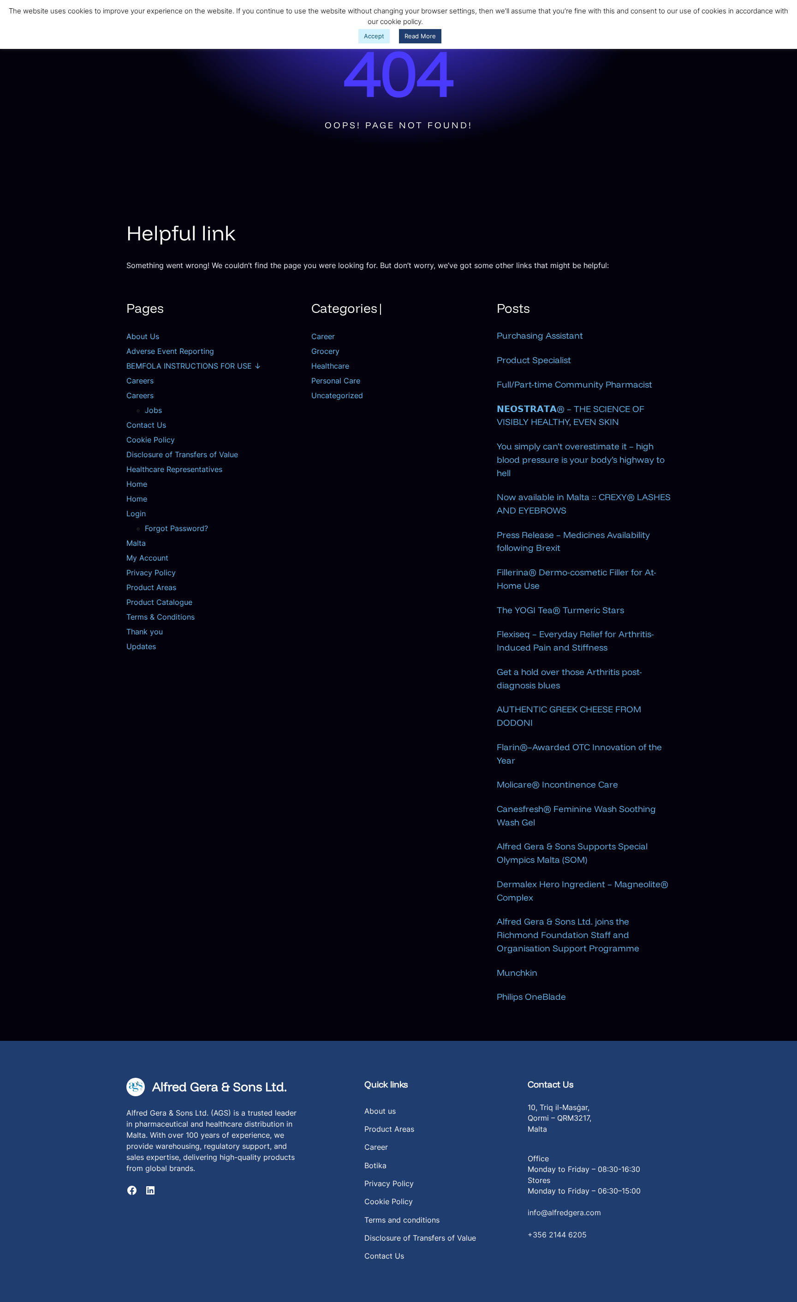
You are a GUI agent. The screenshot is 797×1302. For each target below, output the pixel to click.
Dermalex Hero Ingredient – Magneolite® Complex (582, 890)
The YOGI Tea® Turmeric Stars (560, 609)
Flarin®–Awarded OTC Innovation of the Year (579, 753)
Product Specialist (534, 359)
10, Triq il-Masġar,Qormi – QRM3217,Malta (559, 1118)
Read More (420, 36)
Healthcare (330, 365)
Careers (140, 380)
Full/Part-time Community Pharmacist (574, 384)
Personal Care (335, 380)
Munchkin (517, 972)
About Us (142, 336)
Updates (141, 646)
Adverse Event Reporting (170, 351)
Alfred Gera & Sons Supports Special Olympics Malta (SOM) (572, 853)
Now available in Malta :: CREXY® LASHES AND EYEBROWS (584, 503)
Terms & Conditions (160, 616)
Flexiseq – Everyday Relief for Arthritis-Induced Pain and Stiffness (575, 640)
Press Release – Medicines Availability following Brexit (573, 541)
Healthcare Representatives (174, 469)
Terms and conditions (402, 1220)
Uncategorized (337, 395)
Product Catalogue (159, 602)
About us (380, 1111)
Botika (375, 1165)
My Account (147, 557)
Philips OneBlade (531, 996)
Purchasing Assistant (540, 335)
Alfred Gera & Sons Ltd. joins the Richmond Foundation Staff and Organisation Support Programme (568, 934)
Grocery (325, 351)
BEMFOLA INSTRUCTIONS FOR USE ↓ (193, 365)
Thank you (144, 631)
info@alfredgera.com (564, 1212)
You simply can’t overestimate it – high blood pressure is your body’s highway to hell (581, 459)
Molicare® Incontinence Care (557, 784)
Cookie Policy (150, 439)
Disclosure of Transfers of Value (182, 454)
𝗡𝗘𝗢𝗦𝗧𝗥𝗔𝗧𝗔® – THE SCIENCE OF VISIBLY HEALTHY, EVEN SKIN (570, 415)
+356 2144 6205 (557, 1234)
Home (136, 484)
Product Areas (151, 587)
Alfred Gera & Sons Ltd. (219, 1086)
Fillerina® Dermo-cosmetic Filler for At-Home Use (576, 579)
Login (136, 513)
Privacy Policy (151, 572)
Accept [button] (374, 36)
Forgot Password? (176, 528)
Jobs (153, 410)
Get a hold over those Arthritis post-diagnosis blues (569, 678)
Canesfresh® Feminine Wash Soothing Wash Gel (576, 815)
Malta (136, 543)
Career (323, 336)
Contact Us (146, 425)
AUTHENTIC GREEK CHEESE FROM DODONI (569, 716)
